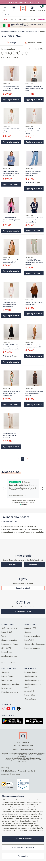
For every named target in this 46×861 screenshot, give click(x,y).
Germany (25, 745)
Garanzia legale (30, 699)
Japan (31, 745)
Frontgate (21, 771)
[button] (4, 9)
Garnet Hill (29, 771)
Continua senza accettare (23, 847)
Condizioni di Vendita (32, 680)
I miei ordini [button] (34, 564)
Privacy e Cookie (30, 672)
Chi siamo (5, 672)
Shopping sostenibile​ (9, 640)
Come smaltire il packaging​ (34, 644)
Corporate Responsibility (10, 684)
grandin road (5, 774)
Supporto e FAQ (30, 628)
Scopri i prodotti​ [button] (23, 588)
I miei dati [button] (12, 564)
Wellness (42, 19)
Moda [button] (7, 53)
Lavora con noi (6, 680)
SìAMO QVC (6, 648)
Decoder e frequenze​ (32, 648)
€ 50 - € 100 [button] (10, 57)
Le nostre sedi (6, 688)
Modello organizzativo (9, 692)
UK (19, 745)
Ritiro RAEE (28, 640)
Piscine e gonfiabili (8, 663)
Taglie (3, 636)
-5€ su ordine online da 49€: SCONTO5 (22, 2)
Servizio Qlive (29, 695)
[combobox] (20, 14)
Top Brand (22, 19)
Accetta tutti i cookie (23, 839)
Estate (32, 19)
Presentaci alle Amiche (10, 644)
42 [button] (17, 53)
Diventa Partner (7, 676)
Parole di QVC (6, 632)
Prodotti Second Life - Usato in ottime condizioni (19, 31)
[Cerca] (42, 14)
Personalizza (23, 856)
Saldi (5, 19)
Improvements (15, 774)
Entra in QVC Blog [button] (23, 611)
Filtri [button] (13, 43)
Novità (13, 19)
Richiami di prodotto (32, 636)
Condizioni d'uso (30, 676)
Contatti (27, 632)
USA (14, 745)
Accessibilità (29, 691)
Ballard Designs (11, 771)
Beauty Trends (6, 652)
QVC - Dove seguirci (9, 628)
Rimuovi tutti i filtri (36, 49)
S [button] (25, 53)
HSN (2, 771)
